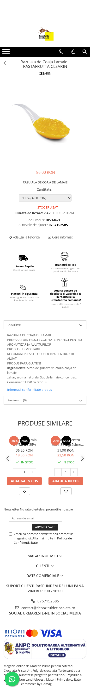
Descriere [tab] (14, 324)
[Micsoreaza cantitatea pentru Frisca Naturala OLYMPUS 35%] (16, 472)
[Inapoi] (3, 63)
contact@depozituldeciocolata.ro (47, 607)
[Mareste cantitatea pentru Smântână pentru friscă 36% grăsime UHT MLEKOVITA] (74, 472)
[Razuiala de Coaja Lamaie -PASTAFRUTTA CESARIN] (45, 123)
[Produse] (6, 52)
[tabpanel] (45, 123)
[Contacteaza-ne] (61, 51)
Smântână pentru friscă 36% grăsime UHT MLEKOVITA (66, 442)
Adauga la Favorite (26, 237)
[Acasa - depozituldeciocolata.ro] (45, 34)
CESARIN (45, 73)
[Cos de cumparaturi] (73, 51)
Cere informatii (62, 237)
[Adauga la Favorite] (24, 491)
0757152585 (47, 601)
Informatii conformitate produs (29, 389)
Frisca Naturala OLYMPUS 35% (24, 442)
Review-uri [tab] (17, 400)
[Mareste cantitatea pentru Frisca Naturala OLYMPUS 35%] (32, 472)
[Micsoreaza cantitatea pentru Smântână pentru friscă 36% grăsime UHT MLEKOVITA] (58, 472)
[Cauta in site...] (84, 51)
